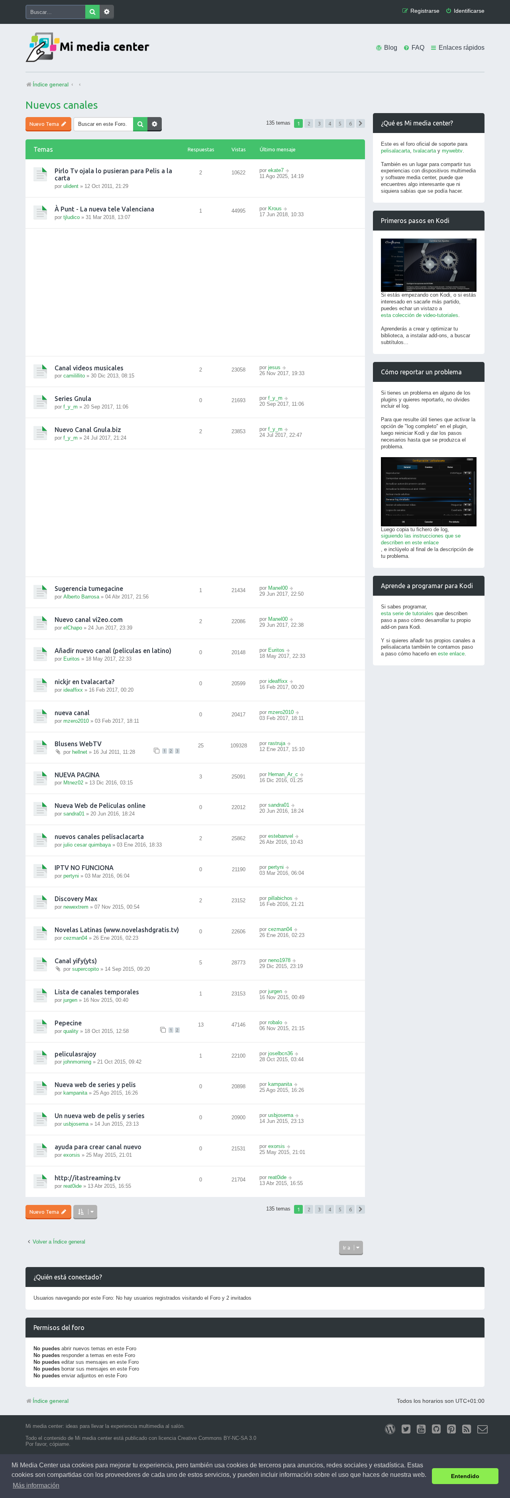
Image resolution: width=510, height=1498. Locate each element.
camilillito (74, 376)
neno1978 (279, 960)
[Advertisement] (195, 292)
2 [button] (309, 123)
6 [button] (350, 123)
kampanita (75, 1093)
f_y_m (70, 407)
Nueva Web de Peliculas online (100, 805)
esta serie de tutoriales (407, 613)
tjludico (71, 217)
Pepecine (68, 1023)
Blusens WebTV (78, 743)
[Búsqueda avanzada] (107, 12)
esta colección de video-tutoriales (419, 315)
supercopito (85, 969)
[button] (360, 123)
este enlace (451, 654)
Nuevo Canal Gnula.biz (88, 429)
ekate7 (276, 170)
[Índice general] (89, 48)
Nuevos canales (62, 105)
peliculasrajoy (75, 1054)
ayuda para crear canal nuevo (98, 1146)
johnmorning (77, 1062)
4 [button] (329, 123)
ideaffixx (73, 690)
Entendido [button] (465, 1476)
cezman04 (75, 938)
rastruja (276, 743)
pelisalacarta (395, 151)
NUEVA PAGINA (77, 774)
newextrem (75, 907)
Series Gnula (73, 398)
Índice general (51, 1401)
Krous (275, 208)
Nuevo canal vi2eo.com (89, 619)
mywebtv (452, 151)
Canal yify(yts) (76, 960)
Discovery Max (76, 898)
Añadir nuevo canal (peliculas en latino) (113, 650)
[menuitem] (464, 11)
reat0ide (72, 1186)
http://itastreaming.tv (87, 1177)
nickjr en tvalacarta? (84, 681)
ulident (70, 186)
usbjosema (75, 1124)
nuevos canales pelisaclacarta (99, 836)
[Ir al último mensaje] (287, 170)
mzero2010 (76, 721)
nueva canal (72, 712)
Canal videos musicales (89, 368)
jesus (274, 367)
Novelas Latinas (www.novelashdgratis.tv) (117, 929)
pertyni (71, 876)
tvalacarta (424, 151)
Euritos (71, 659)
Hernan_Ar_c (283, 774)
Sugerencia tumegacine (89, 588)
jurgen (70, 1000)
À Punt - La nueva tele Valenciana (104, 209)
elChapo (72, 628)
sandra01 (73, 814)
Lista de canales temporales (97, 991)
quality (70, 1031)
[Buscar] (92, 12)
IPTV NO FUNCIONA (84, 867)
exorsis (71, 1155)
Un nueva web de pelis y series (100, 1115)
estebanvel (280, 836)
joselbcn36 (280, 1053)
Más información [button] (36, 1485)
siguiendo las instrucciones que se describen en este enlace (421, 539)
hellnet (79, 752)
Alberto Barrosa (81, 597)
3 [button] (319, 123)
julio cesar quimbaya (87, 845)
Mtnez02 (73, 783)
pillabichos (280, 898)
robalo (275, 1022)
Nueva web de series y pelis (95, 1084)
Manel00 (278, 588)
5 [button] (340, 123)
